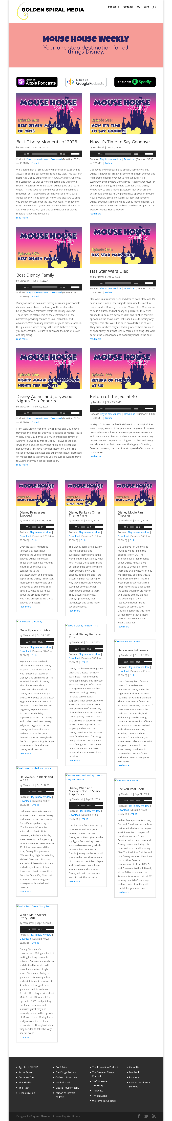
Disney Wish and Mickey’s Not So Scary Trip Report (84, 791)
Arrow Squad (26, 1072)
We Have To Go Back (104, 1100)
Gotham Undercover (66, 1077)
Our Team (143, 7)
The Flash (24, 1087)
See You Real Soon (131, 789)
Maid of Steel (62, 1082)
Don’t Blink (61, 1067)
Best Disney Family (35, 275)
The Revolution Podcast (105, 1067)
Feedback (127, 7)
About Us (134, 1067)
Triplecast (97, 1090)
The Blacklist (25, 1082)
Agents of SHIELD (28, 1067)
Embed (35, 163)
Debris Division (27, 1092)
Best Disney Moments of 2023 (46, 142)
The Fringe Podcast (66, 1072)
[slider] (75, 154)
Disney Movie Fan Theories (130, 513)
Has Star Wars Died (109, 271)
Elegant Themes (40, 1116)
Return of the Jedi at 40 (113, 396)
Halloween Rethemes (133, 650)
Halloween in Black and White (36, 778)
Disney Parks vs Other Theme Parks (84, 513)
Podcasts (113, 7)
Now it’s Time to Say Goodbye (120, 142)
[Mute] (68, 154)
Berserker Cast (27, 1077)
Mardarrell (25, 147)
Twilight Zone (99, 1095)
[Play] (20, 154)
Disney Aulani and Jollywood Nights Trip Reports (44, 398)
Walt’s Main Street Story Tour (33, 916)
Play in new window (37, 159)
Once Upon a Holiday (35, 630)
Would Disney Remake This (85, 635)
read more (22, 217)
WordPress (73, 1116)
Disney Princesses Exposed (32, 513)
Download (56, 159)
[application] (49, 154)
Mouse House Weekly (67, 1087)
